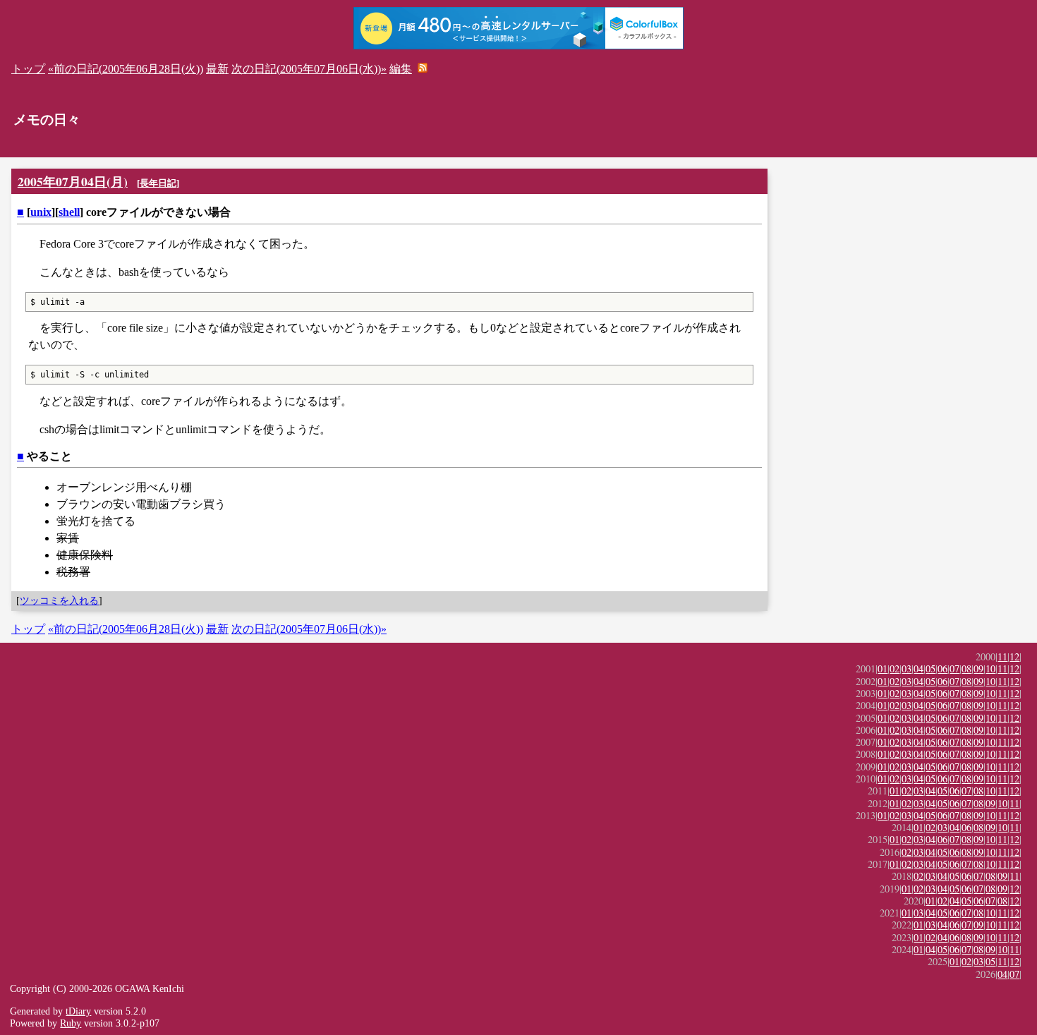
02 (894, 668)
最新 (217, 69)
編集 (400, 69)
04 (918, 668)
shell (69, 212)
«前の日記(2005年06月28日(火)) (125, 69)
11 (1002, 656)
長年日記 (158, 183)
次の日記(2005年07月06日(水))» (309, 69)
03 (906, 668)
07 (954, 668)
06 (942, 668)
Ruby (70, 1023)
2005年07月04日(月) (73, 181)
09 (978, 668)
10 (990, 668)
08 (966, 668)
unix (40, 212)
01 (882, 668)
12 (1014, 656)
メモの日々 (46, 119)
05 (930, 668)
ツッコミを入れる (59, 600)
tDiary (78, 1011)
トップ (28, 69)
